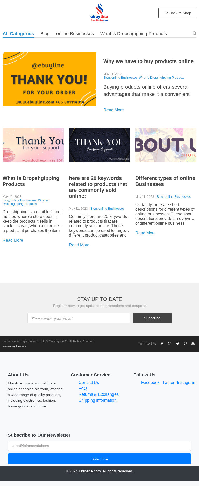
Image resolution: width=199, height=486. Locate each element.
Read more (113, 110)
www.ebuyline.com (14, 346)
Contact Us (89, 382)
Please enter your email (51, 318)
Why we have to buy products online (148, 61)
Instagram (186, 382)
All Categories (18, 33)
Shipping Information (98, 400)
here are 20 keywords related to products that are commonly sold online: (98, 187)
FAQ (83, 388)
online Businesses (75, 33)
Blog (45, 33)
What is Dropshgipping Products (133, 33)
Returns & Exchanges (99, 394)
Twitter (168, 382)
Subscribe (99, 459)
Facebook (150, 382)
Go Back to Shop (177, 13)
